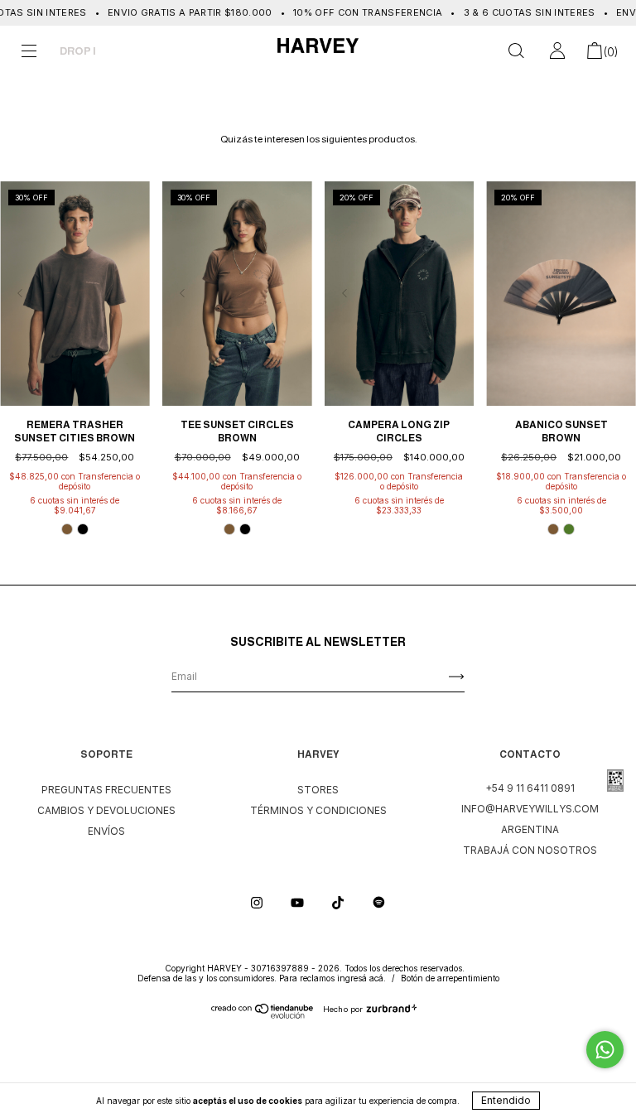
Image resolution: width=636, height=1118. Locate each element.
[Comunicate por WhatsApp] (605, 1049)
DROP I (78, 51)
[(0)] (594, 53)
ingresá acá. (361, 978)
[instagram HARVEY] (258, 902)
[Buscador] (516, 53)
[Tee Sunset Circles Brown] (237, 293)
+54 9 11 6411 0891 (530, 788)
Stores (318, 789)
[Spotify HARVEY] (379, 902)
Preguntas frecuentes (106, 789)
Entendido (506, 1100)
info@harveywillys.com (530, 808)
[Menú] (29, 53)
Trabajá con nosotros (530, 850)
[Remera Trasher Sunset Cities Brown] (75, 293)
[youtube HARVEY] (298, 902)
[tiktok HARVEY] (339, 902)
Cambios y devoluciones (106, 810)
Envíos (106, 831)
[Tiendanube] (263, 1015)
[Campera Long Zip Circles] (400, 293)
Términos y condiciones (318, 810)
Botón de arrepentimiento (450, 978)
